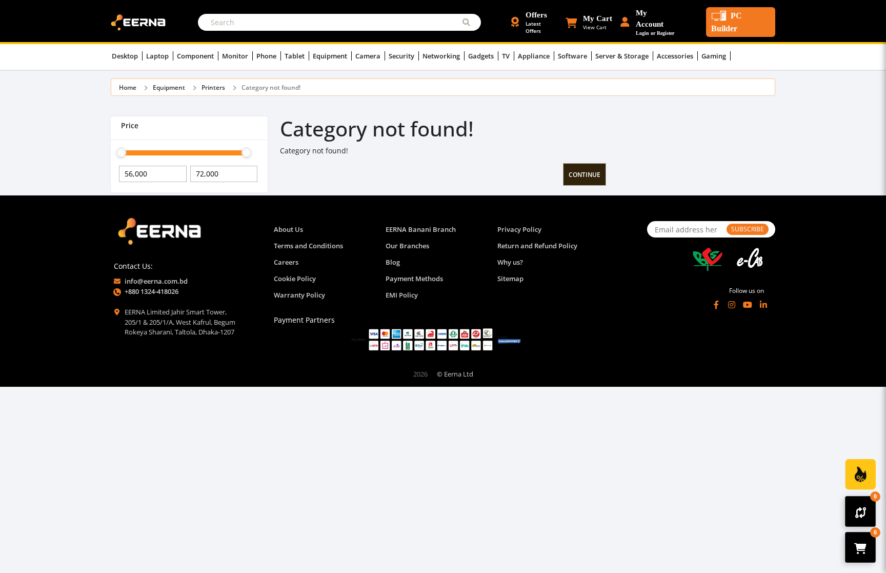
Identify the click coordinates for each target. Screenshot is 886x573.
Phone (267, 56)
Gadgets (481, 56)
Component (196, 56)
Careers (286, 262)
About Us (288, 229)
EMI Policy (402, 295)
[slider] (121, 152)
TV (506, 56)
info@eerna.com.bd (156, 281)
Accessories (676, 56)
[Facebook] (716, 305)
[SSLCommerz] (436, 339)
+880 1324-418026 (151, 291)
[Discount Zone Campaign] (860, 474)
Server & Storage (622, 56)
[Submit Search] (466, 22)
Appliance (534, 56)
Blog (393, 262)
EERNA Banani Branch (421, 229)
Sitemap (510, 278)
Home (127, 87)
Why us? (510, 262)
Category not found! (270, 87)
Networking (441, 56)
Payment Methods (414, 278)
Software (573, 56)
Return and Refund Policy (537, 245)
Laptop (158, 56)
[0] (860, 511)
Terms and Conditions (308, 245)
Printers (213, 87)
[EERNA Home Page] (140, 21)
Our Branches (407, 245)
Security (402, 56)
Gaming (714, 56)
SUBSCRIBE (747, 229)
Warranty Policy (299, 295)
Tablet (295, 56)
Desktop (125, 56)
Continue (584, 174)
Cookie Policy (295, 278)
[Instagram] (732, 305)
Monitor (236, 56)
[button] (589, 22)
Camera (368, 56)
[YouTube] (747, 305)
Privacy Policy (519, 229)
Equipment (331, 56)
